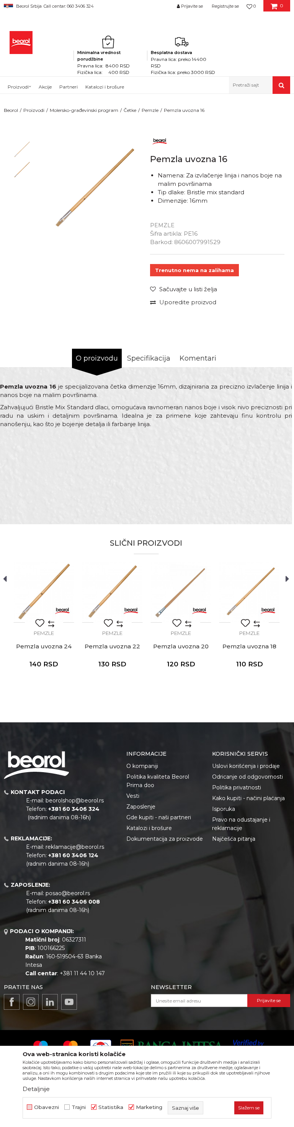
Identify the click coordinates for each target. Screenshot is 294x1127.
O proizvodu (97, 358)
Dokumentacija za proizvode (164, 838)
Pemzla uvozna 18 (249, 646)
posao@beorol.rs (68, 893)
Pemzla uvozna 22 (112, 646)
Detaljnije (36, 1089)
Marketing (149, 1107)
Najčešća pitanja (233, 838)
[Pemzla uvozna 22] (112, 592)
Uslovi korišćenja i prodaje (246, 766)
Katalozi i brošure (149, 828)
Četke (130, 110)
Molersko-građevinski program (84, 110)
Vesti (132, 795)
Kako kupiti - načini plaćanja (248, 798)
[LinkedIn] (49, 1001)
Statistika (110, 1107)
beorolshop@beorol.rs (75, 800)
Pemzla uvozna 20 (181, 646)
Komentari (198, 358)
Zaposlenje (140, 806)
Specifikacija (148, 358)
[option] (22, 149)
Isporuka (223, 808)
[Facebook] (11, 1001)
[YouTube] (69, 1001)
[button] (259, 85)
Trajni (79, 1107)
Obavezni (46, 1107)
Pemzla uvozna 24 (44, 646)
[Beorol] (21, 42)
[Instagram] (30, 1001)
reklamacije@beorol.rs (75, 846)
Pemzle (150, 110)
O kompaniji (142, 766)
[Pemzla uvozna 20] (181, 592)
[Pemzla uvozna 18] (249, 592)
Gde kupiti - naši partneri (158, 817)
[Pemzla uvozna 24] (44, 592)
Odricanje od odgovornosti (247, 776)
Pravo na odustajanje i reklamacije (241, 824)
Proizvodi (33, 110)
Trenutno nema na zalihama (194, 270)
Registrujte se (225, 6)
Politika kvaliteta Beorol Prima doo (157, 781)
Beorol (11, 110)
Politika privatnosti (236, 787)
